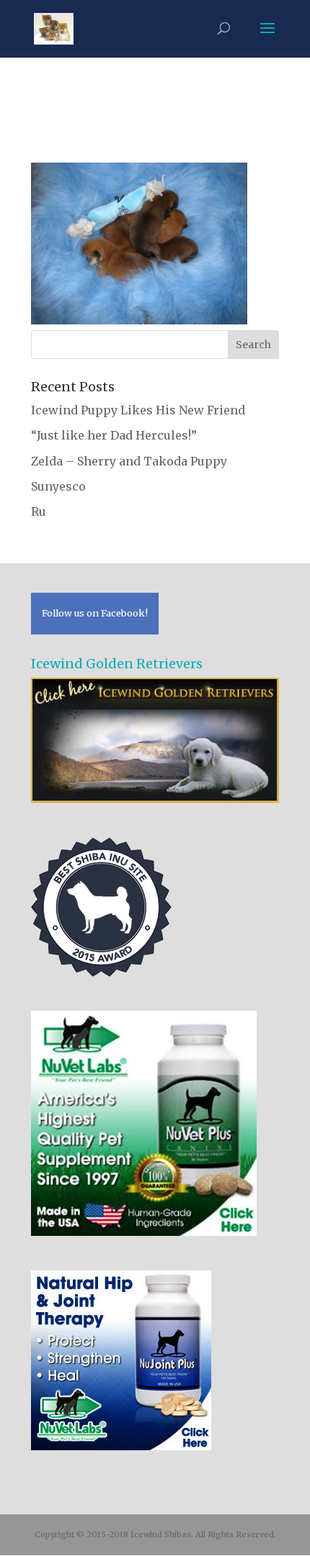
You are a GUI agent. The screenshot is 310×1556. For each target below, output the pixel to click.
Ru (38, 511)
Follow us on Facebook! (95, 613)
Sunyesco (58, 486)
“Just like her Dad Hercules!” (114, 435)
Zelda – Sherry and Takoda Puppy (129, 461)
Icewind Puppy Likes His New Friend (138, 410)
